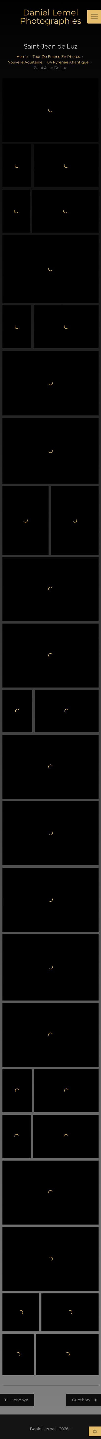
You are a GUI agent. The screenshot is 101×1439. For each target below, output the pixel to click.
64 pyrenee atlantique (67, 62)
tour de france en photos (56, 56)
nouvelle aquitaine (25, 62)
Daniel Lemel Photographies (50, 16)
